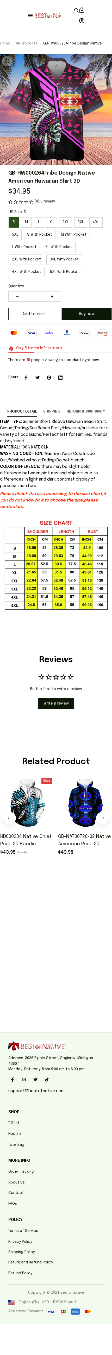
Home (5, 43)
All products (27, 43)
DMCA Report (65, 1302)
